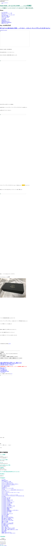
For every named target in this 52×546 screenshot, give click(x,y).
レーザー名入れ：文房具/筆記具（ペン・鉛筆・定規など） (10, 510)
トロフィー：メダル (4, 493)
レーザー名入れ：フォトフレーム (6, 506)
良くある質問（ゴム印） (5, 524)
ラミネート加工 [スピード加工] (6, 497)
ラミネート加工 (4, 18)
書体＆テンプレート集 (5, 23)
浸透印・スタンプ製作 (5, 521)
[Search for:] (4, 0)
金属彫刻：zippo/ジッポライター (6, 532)
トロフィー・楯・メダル (5, 17)
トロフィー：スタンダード (5, 491)
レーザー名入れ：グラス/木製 (6, 504)
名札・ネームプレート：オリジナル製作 (7, 520)
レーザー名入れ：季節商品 (5, 508)
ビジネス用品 (4, 496)
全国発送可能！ (4, 20)
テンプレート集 (4, 490)
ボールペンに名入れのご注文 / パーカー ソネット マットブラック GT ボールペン (25, 28)
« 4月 (0, 544)
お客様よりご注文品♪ (5, 480)
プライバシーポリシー (5, 2)
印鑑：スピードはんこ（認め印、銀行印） (8, 517)
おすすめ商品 (4, 479)
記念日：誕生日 (4, 531)
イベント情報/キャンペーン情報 (6, 481)
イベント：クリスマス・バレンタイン (7, 482)
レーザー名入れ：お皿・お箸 (6, 498)
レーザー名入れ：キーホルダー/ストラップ (8, 501)
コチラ (11, 373)
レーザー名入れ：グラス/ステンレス (7, 503)
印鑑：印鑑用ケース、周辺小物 (6, 518)
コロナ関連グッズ (4, 487)
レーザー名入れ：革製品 (5, 514)
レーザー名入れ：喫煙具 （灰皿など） (7, 507)
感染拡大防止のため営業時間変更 (6, 22)
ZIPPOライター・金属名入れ (6, 16)
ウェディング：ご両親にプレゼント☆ (7, 483)
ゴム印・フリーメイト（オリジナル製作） (8, 488)
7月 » (2, 544)
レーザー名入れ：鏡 (4, 512)
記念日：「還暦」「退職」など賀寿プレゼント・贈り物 (10, 529)
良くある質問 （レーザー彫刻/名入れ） (7, 523)
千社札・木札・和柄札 (5, 15)
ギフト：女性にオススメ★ (5, 485)
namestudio (5, 30)
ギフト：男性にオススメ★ (5, 486)
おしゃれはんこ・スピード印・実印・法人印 (8, 14)
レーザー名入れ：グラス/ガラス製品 (7, 502)
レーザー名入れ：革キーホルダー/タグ (7, 513)
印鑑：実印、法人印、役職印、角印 (7, 519)
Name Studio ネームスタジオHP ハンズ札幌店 (15, 5)
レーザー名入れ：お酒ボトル (6, 499)
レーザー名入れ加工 (4, 12)
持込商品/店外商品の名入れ (6, 21)
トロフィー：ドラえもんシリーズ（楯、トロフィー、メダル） (11, 492)
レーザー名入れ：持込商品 (5, 509)
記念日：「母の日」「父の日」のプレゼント (8, 528)
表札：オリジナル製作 (5, 526)
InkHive (5, 545)
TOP (2, 3)
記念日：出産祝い (4, 530)
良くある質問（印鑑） (5, 525)
